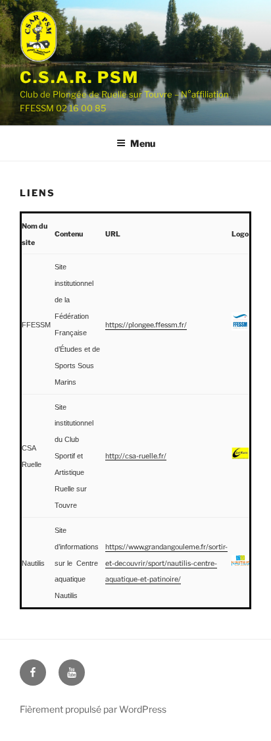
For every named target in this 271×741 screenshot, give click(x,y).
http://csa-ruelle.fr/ (135, 456)
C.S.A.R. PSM (79, 77)
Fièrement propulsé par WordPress (93, 709)
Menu (142, 143)
